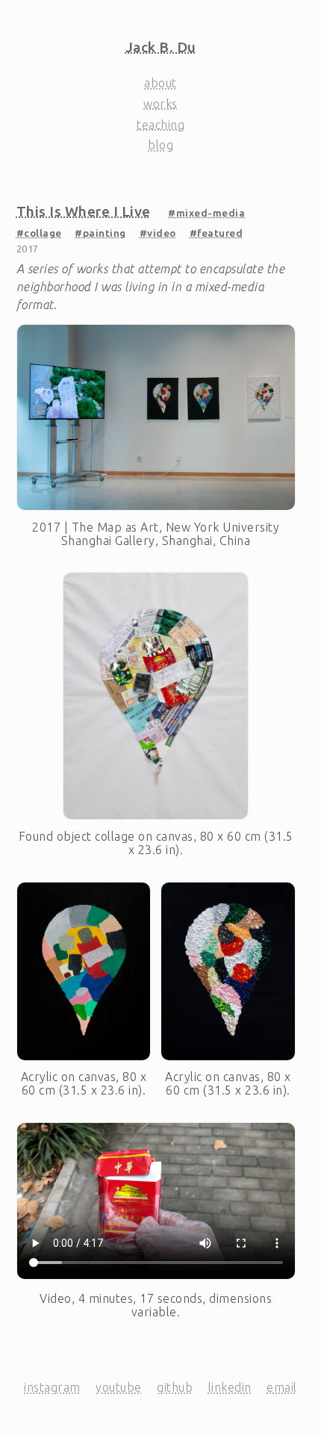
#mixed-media (206, 213)
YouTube (119, 1387)
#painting (100, 233)
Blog (160, 145)
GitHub (175, 1387)
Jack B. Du (160, 47)
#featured (216, 233)
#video (158, 233)
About (160, 83)
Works (160, 104)
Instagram (52, 1387)
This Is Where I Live (83, 211)
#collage (39, 233)
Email (282, 1387)
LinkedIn (230, 1387)
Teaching (160, 124)
